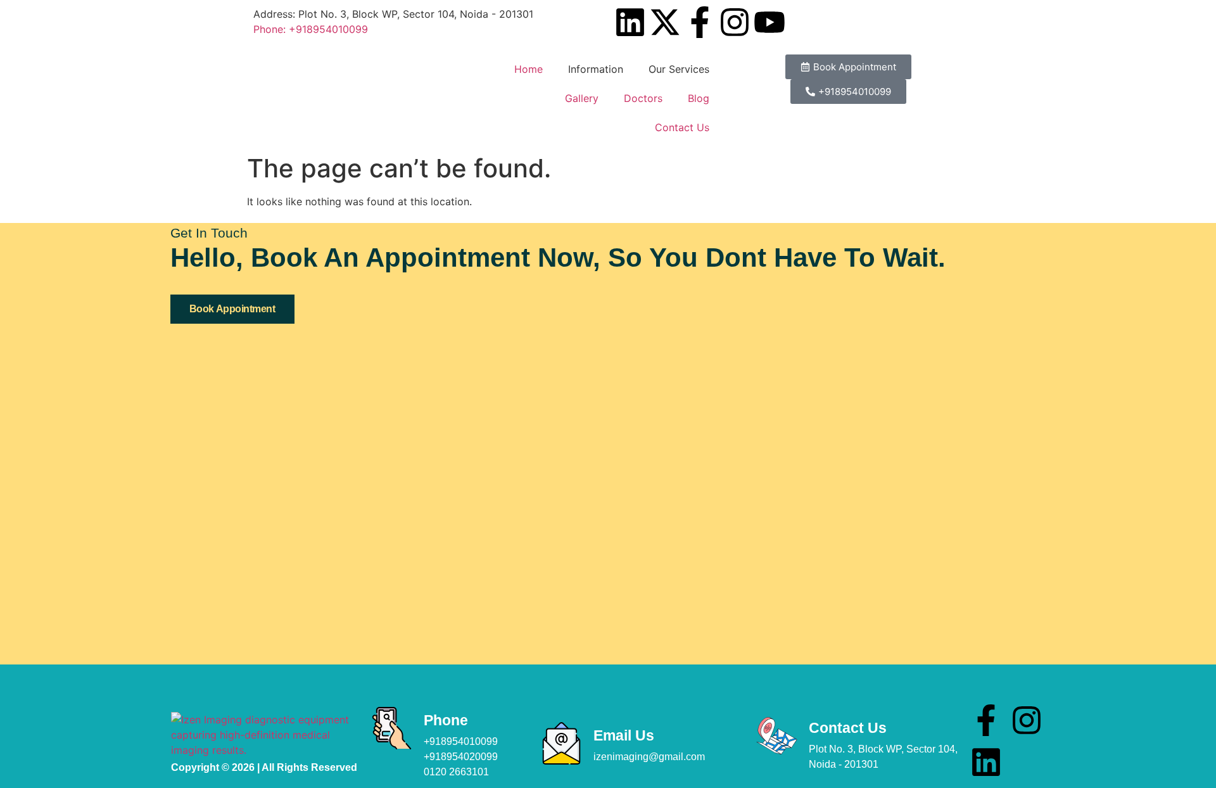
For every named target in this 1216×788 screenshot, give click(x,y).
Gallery (581, 98)
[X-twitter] (665, 22)
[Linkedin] (630, 22)
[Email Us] (561, 743)
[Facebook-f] (700, 22)
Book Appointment (232, 308)
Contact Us (682, 127)
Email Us (623, 735)
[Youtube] (769, 22)
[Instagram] (734, 22)
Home (528, 69)
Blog (698, 98)
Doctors (643, 98)
